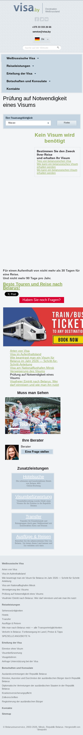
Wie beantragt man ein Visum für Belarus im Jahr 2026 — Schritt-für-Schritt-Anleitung (34, 361)
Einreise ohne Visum (12, 648)
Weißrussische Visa (21, 58)
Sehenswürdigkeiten (12, 610)
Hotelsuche (33, 476)
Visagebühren (9, 657)
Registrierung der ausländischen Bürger (22, 701)
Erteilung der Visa (19, 73)
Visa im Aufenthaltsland (25, 354)
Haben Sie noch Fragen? (42, 300)
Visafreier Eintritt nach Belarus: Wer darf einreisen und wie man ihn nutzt (34, 383)
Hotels (5, 615)
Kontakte (13, 88)
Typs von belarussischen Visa (54, 161)
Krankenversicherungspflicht (16, 693)
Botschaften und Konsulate (27, 81)
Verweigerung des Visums (27, 371)
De (42, 39)
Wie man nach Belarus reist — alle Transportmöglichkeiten (32, 627)
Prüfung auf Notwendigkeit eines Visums (32, 376)
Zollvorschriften (10, 697)
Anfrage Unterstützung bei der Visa (20, 661)
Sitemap (6, 713)
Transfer (34, 516)
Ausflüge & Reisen (33, 536)
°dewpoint (42, 729)
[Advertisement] (41, 223)
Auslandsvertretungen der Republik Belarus (24, 674)
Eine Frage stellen (37, 451)
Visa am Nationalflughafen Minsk (32, 367)
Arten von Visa (20, 350)
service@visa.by (42, 31)
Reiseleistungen (18, 66)
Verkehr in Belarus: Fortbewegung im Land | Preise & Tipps (32, 632)
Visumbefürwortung (33, 496)
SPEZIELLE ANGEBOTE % (16, 636)
